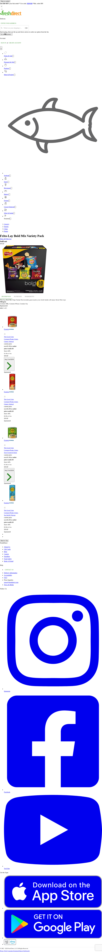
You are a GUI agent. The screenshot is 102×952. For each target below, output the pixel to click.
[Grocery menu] (15, 207)
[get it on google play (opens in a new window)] (53, 938)
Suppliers (7, 556)
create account (15, 43)
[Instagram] (53, 689)
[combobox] (13, 28)
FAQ (5, 577)
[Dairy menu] (8, 182)
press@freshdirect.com (11, 582)
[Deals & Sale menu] (13, 56)
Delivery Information (10, 573)
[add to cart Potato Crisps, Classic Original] (5, 331)
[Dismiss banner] (1, 6)
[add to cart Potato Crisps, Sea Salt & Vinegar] (5, 505)
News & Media (9, 585)
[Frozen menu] (9, 201)
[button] (51, 269)
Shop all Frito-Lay (6, 239)
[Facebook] (53, 790)
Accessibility (8, 575)
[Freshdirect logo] (11, 15)
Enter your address (8, 23)
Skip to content (5, 1)
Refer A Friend (8, 561)
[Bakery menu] (9, 194)
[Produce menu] (10, 68)
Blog (5, 552)
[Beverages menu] (11, 188)
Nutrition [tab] (18, 296)
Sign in (3, 43)
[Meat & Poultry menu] (14, 75)
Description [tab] (6, 296)
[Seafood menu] (10, 176)
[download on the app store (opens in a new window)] (53, 908)
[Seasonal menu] (10, 219)
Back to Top (4, 540)
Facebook (7, 792)
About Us (7, 547)
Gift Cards (7, 549)
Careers (6, 554)
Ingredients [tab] (29, 296)
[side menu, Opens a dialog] (2, 9)
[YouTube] (53, 866)
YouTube (7, 868)
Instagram (7, 691)
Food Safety (8, 559)
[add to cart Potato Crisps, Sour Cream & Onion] (5, 443)
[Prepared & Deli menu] (15, 62)
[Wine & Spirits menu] (14, 213)
